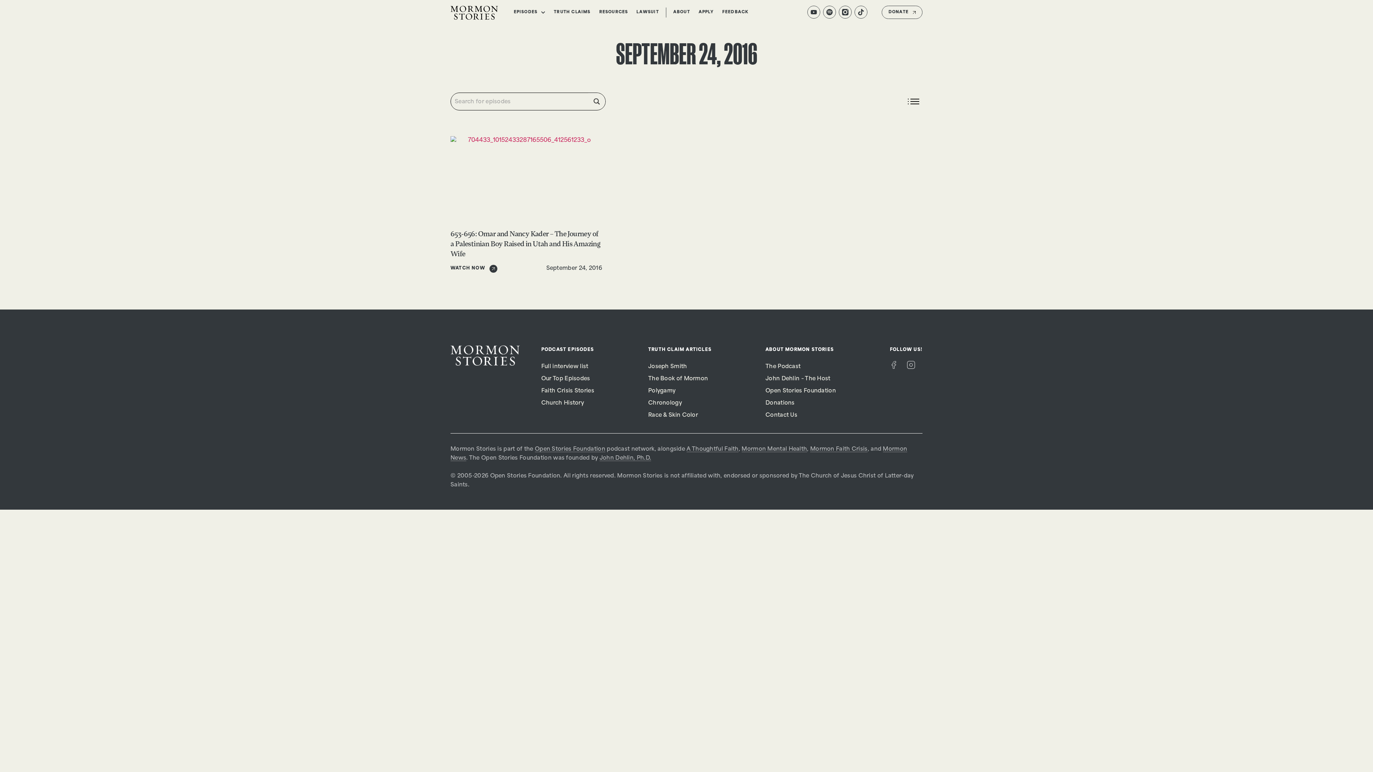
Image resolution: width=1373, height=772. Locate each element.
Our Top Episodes (565, 379)
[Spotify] (829, 12)
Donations (780, 403)
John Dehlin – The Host (798, 379)
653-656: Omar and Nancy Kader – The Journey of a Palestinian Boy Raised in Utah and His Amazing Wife (525, 244)
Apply (706, 12)
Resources (613, 12)
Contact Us (781, 415)
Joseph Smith (667, 367)
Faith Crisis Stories (567, 391)
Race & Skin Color (673, 415)
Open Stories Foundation (801, 391)
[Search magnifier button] (596, 101)
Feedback (735, 12)
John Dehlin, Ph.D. (625, 458)
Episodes (526, 12)
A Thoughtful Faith (712, 449)
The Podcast (783, 367)
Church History (562, 403)
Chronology (665, 403)
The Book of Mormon (678, 379)
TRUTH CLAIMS (572, 12)
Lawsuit (647, 12)
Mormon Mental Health (774, 449)
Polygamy (661, 391)
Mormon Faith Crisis (839, 449)
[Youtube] (813, 12)
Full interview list (565, 367)
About (681, 12)
